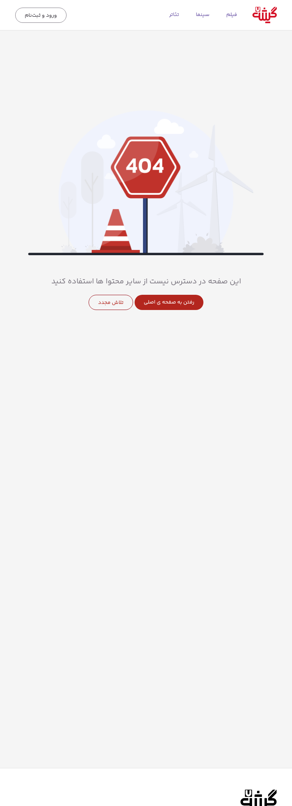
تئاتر (174, 15)
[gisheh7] (264, 15)
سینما (202, 15)
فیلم (231, 15)
